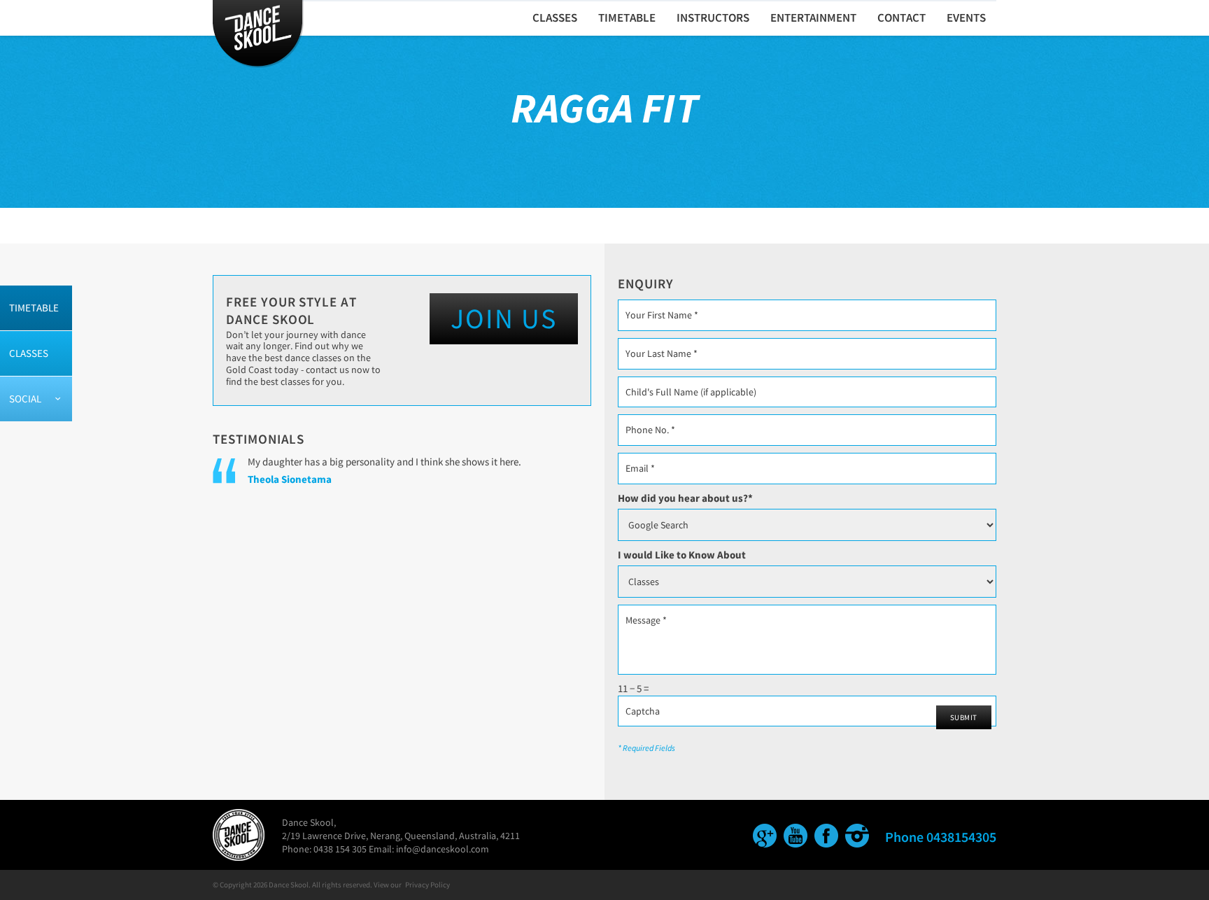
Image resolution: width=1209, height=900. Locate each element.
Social (25, 398)
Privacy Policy (427, 885)
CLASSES (554, 17)
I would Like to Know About (682, 554)
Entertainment (813, 17)
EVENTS (966, 17)
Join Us (504, 318)
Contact (901, 17)
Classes (28, 353)
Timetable (34, 307)
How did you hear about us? (685, 498)
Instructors (713, 17)
